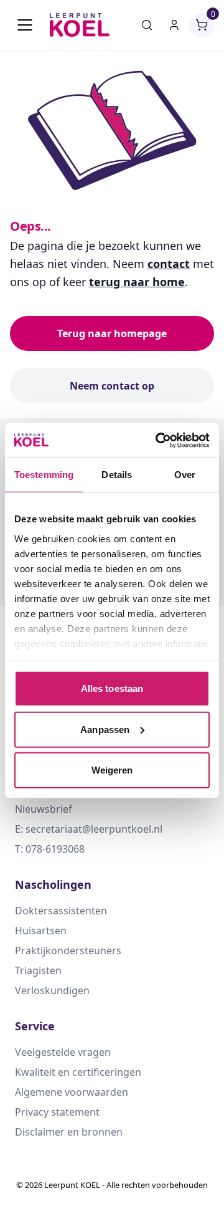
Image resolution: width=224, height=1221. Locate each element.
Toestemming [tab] (43, 474)
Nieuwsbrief (43, 809)
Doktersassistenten (61, 910)
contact (168, 263)
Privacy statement (57, 1112)
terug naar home (137, 281)
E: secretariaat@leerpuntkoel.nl (88, 829)
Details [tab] (116, 474)
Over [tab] (184, 474)
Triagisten (38, 970)
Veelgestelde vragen (63, 1052)
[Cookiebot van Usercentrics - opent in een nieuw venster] (158, 440)
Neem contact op (112, 386)
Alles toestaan (112, 688)
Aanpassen (104, 729)
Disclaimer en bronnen (69, 1132)
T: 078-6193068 (50, 849)
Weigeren (112, 770)
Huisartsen (41, 930)
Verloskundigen (52, 990)
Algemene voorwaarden (71, 1092)
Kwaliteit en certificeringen (78, 1072)
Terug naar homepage (112, 333)
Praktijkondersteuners (68, 950)
